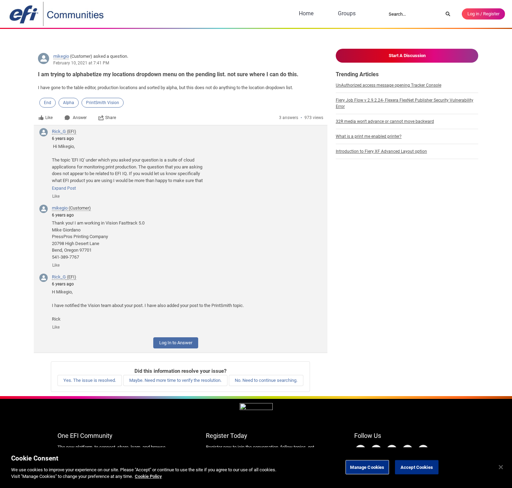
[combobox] (413, 14)
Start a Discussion (407, 55)
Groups (347, 13)
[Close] (501, 467)
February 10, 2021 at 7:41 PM (81, 63)
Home (306, 13)
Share (110, 117)
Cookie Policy (148, 476)
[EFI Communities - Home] (57, 14)
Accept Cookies (417, 467)
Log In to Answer (175, 342)
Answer (80, 117)
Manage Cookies (367, 467)
